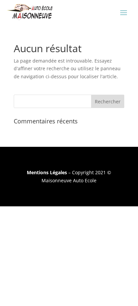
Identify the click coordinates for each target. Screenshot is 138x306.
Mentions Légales (47, 172)
